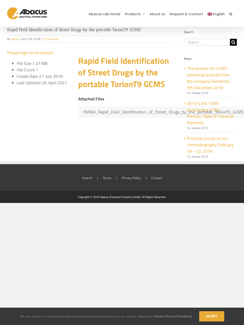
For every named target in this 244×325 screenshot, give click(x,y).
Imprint (87, 177)
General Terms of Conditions (173, 316)
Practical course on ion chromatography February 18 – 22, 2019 (210, 144)
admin (14, 39)
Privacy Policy (131, 177)
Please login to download (30, 52)
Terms (107, 177)
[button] (230, 13)
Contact (156, 177)
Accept (211, 316)
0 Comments (51, 39)
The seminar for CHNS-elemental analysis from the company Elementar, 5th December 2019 (209, 78)
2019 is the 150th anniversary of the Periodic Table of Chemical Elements (210, 113)
